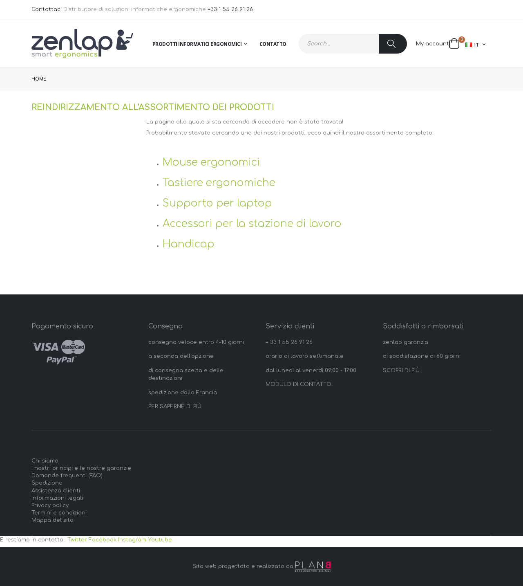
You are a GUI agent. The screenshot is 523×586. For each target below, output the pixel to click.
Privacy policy (50, 505)
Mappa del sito (52, 520)
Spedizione (47, 483)
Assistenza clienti (55, 491)
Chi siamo (44, 461)
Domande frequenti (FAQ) (67, 475)
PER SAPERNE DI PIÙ (174, 406)
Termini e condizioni (59, 513)
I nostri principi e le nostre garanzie (81, 468)
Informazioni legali (57, 498)
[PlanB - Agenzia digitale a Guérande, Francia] (313, 566)
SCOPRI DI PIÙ (401, 370)
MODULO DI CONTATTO (298, 384)
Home (38, 79)
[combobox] (353, 44)
